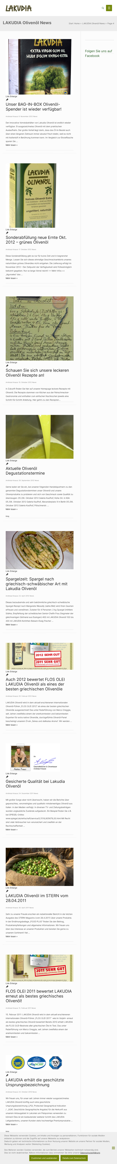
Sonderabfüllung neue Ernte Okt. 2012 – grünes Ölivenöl (36, 240)
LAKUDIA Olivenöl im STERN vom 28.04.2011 (37, 898)
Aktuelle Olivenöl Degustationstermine (25, 471)
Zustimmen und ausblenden (44, 1158)
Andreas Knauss (12, 116)
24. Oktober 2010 (25, 1092)
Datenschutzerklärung (90, 1153)
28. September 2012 (26, 480)
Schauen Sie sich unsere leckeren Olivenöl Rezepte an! (37, 373)
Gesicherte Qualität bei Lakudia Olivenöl (35, 784)
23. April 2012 (24, 596)
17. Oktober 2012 (25, 249)
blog (7, 516)
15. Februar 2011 (25, 1008)
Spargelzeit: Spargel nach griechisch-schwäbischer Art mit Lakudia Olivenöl (36, 584)
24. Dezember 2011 (26, 793)
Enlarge (13, 96)
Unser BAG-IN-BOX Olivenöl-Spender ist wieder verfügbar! (33, 107)
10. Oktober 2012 (25, 382)
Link (8, 96)
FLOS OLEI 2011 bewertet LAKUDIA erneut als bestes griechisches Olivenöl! (39, 996)
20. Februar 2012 (25, 696)
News (35, 116)
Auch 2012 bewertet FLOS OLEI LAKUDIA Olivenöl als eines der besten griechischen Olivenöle (35, 684)
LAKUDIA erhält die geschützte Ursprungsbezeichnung (35, 1082)
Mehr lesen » (12, 145)
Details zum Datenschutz (74, 1158)
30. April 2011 (24, 908)
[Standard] (7, 99)
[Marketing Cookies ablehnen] (113, 1148)
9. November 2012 (26, 116)
